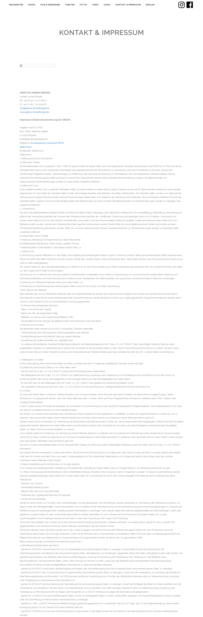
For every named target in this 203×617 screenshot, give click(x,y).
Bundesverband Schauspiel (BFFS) (47, 143)
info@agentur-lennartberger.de (34, 108)
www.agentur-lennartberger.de (34, 112)
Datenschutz (26, 147)
